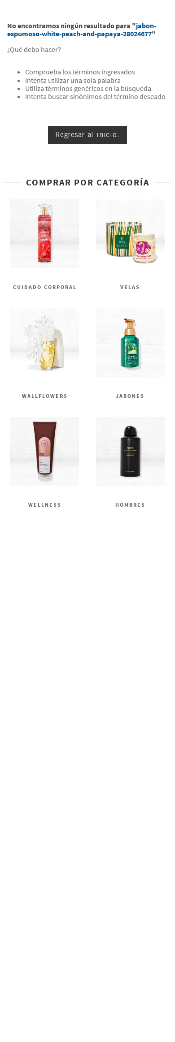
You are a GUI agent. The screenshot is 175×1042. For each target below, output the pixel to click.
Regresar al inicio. (87, 134)
